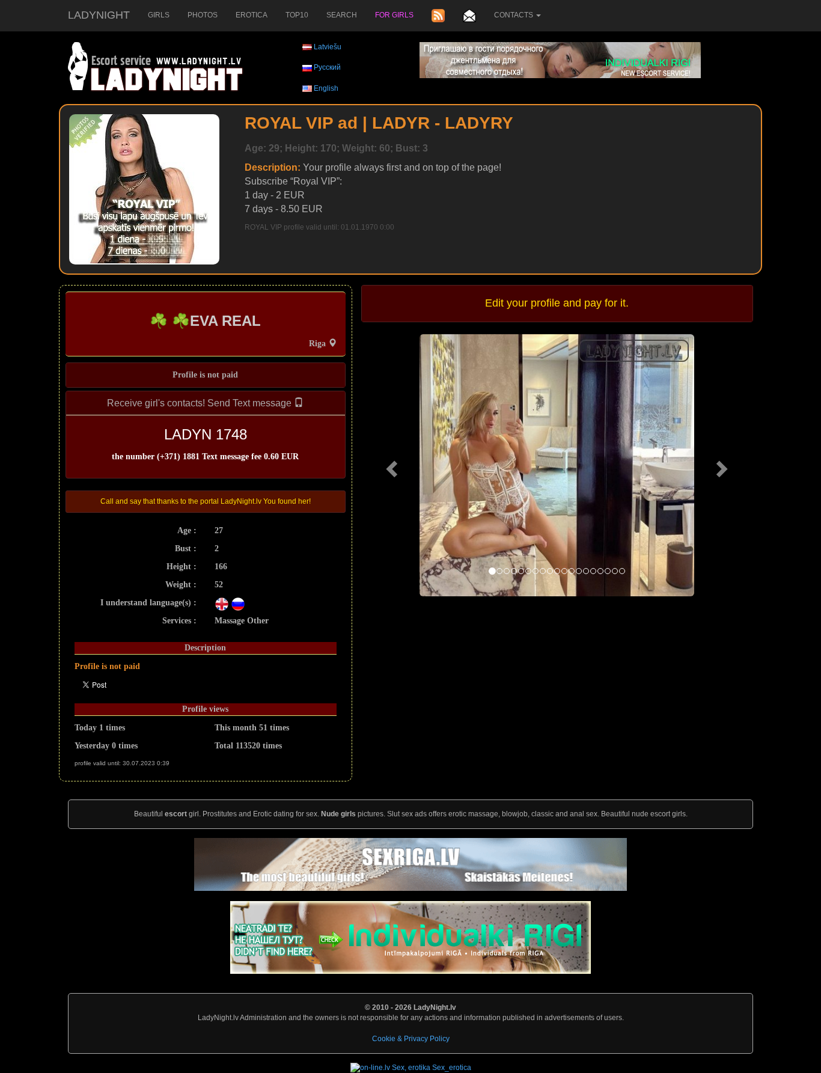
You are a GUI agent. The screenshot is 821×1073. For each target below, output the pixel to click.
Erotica (251, 15)
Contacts (514, 15)
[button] (390, 465)
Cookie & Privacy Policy (411, 1039)
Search (341, 15)
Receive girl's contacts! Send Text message (200, 403)
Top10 (296, 15)
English (326, 88)
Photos (203, 15)
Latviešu (327, 47)
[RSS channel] (438, 15)
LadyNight (99, 15)
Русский (327, 67)
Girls (158, 15)
